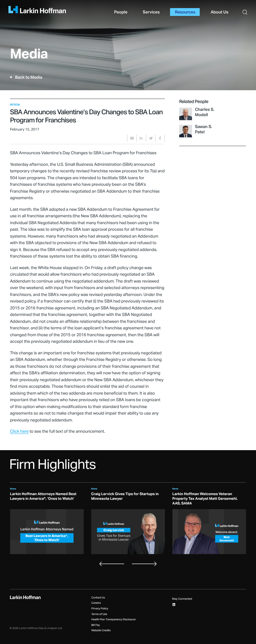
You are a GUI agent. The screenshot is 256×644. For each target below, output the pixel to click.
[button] (245, 12)
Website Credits (101, 630)
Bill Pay (95, 625)
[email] (131, 138)
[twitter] (150, 138)
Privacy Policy (99, 608)
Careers (96, 603)
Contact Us (98, 597)
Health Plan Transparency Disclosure (113, 619)
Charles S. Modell (204, 112)
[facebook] (160, 138)
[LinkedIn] (174, 604)
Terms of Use (99, 614)
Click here (19, 431)
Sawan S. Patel (203, 129)
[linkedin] (141, 138)
